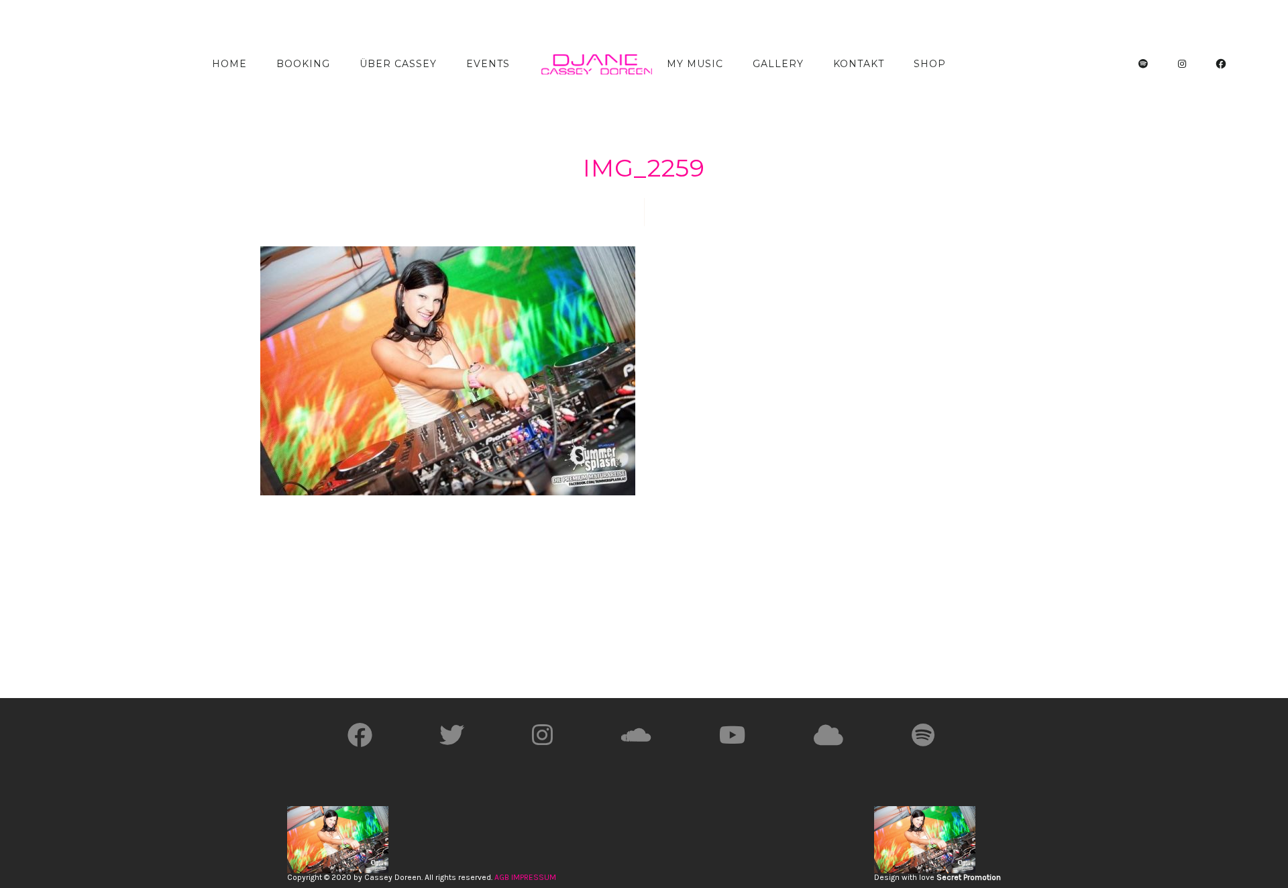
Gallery (778, 64)
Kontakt (858, 64)
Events (488, 64)
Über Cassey (398, 64)
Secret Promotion (968, 877)
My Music (695, 64)
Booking (303, 64)
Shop (930, 64)
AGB (501, 877)
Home (229, 64)
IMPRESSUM (533, 877)
